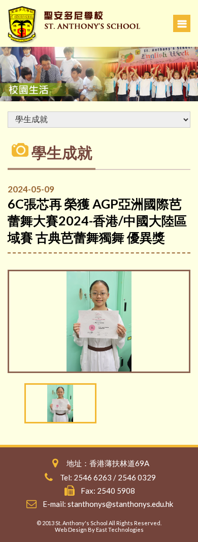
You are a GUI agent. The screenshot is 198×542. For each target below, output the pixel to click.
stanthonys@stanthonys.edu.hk (120, 503)
